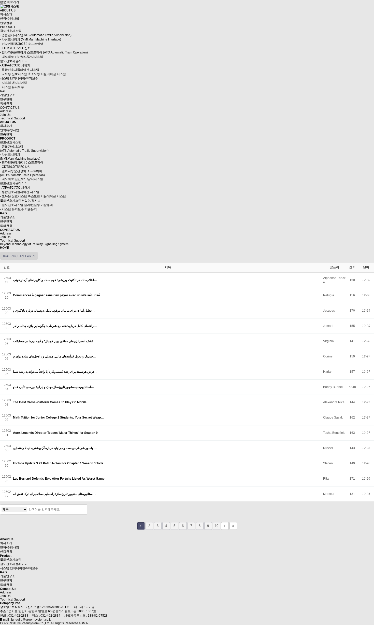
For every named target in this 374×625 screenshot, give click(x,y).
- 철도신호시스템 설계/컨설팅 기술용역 (26, 205)
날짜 (366, 267)
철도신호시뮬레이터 (13, 61)
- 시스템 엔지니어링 (13, 83)
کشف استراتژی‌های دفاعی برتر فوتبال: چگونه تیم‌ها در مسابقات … (55, 341)
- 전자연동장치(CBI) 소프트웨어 (21, 44)
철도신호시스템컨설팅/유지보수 (22, 200)
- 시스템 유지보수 (12, 87)
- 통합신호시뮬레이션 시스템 (19, 70)
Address (5, 111)
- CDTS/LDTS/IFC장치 (15, 48)
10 (216, 526)
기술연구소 (7, 95)
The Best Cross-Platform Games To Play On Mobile (50, 402)
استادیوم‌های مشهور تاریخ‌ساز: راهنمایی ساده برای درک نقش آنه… (55, 494)
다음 (225, 526)
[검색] (82, 509)
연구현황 (6, 99)
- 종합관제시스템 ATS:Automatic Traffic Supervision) (35, 35)
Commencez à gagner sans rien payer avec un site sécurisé (57, 295)
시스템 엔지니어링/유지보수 (19, 78)
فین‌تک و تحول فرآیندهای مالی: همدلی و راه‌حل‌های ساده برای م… (55, 356)
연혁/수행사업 (9, 18)
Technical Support (12, 118)
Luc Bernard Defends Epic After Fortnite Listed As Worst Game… (60, 478)
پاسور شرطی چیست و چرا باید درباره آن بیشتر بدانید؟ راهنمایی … (55, 448)
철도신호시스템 (10, 31)
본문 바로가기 (9, 2)
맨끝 (233, 526)
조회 (352, 267)
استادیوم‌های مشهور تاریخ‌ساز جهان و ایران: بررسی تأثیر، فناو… (54, 387)
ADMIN (84, 623)
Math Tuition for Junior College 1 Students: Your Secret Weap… (59, 417)
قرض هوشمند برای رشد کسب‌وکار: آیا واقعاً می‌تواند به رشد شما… (55, 371)
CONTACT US (10, 107)
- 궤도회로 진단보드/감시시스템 (21, 57)
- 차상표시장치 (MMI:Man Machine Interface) (30, 39)
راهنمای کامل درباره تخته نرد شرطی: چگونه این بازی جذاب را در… (55, 326)
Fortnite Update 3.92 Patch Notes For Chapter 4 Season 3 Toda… (60, 463)
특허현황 (6, 103)
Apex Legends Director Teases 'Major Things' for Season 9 (55, 433)
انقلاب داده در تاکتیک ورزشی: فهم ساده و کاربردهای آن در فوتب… (55, 280)
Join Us (5, 115)
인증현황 (6, 23)
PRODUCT (7, 27)
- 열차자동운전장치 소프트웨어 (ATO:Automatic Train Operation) (44, 52)
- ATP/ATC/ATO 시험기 (15, 65)
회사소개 (6, 14)
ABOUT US (8, 10)
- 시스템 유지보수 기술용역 (18, 209)
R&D (3, 91)
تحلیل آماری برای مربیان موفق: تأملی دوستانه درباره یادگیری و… (54, 310)
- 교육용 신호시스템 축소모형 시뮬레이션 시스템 (33, 74)
